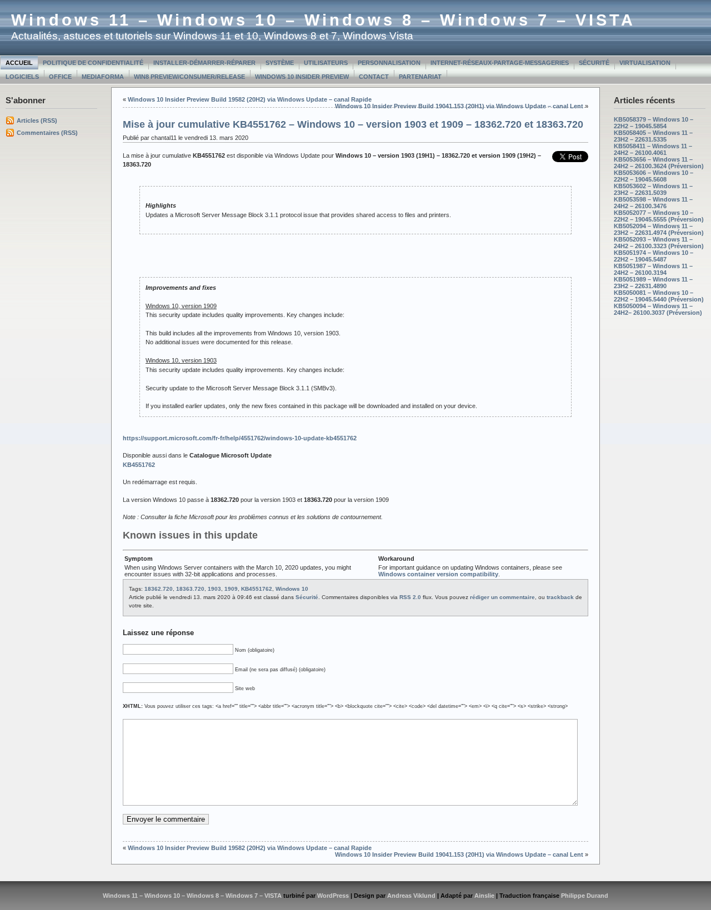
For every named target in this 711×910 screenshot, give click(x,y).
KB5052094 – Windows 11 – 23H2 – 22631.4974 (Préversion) (659, 229)
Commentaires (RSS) (47, 132)
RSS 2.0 (410, 597)
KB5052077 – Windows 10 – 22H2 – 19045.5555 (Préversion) (659, 216)
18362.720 (158, 589)
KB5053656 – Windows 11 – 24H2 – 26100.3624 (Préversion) (659, 162)
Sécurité (594, 62)
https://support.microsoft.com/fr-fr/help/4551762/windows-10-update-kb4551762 (240, 438)
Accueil (19, 62)
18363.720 (190, 589)
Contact (374, 76)
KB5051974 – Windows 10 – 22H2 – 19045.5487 (653, 256)
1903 (214, 589)
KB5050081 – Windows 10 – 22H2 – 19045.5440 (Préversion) (659, 296)
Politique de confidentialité (93, 62)
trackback (560, 597)
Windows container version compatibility (438, 574)
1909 (231, 589)
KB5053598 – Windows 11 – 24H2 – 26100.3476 (653, 202)
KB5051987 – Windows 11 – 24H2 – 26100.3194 (653, 269)
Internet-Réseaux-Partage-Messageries (499, 62)
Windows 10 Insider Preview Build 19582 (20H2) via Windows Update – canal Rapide (250, 99)
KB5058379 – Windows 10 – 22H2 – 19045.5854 (653, 122)
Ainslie (484, 895)
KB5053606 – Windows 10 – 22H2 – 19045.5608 (653, 176)
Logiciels (22, 76)
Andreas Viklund (411, 895)
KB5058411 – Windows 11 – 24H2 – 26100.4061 (653, 149)
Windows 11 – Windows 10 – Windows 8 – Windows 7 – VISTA (323, 20)
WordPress (333, 895)
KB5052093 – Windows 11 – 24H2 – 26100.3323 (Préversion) (659, 242)
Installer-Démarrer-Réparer (204, 62)
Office (60, 76)
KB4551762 (256, 589)
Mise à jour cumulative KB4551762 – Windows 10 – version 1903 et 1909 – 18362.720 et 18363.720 (353, 124)
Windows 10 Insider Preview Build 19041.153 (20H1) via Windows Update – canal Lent (459, 106)
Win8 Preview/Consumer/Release (189, 76)
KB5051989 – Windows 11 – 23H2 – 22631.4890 (653, 282)
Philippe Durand (584, 895)
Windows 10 (292, 589)
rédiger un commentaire (502, 597)
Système (280, 62)
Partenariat (420, 76)
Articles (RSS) (37, 120)
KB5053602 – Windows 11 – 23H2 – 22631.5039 (653, 189)
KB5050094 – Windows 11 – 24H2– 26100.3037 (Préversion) (658, 309)
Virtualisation (644, 62)
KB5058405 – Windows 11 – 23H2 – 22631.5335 (653, 136)
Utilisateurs (326, 62)
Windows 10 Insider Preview (302, 76)
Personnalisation (389, 62)
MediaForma (103, 76)
